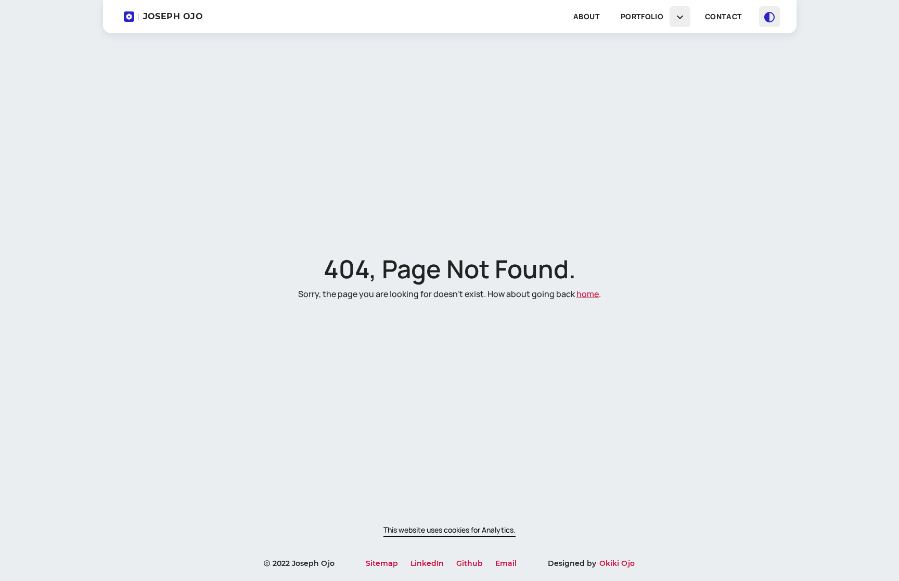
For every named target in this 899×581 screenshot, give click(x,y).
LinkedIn (427, 563)
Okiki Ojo (617, 563)
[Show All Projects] (680, 16)
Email (506, 563)
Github (469, 563)
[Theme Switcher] (769, 16)
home (587, 294)
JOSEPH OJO (173, 16)
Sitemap (382, 563)
